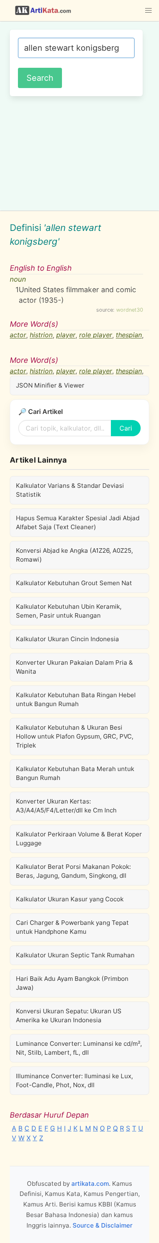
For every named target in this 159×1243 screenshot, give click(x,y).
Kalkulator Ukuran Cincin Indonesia (67, 639)
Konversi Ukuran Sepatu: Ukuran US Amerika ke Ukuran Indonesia (68, 1015)
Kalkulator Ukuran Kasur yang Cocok (70, 899)
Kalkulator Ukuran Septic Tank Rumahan (75, 955)
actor (18, 335)
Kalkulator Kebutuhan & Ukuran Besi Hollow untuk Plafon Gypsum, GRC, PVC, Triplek (74, 736)
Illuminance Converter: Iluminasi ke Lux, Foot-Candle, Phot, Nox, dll (74, 1080)
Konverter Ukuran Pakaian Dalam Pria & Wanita (74, 667)
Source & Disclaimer (102, 1225)
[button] (148, 10)
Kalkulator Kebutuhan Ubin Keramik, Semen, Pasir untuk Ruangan (68, 611)
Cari (125, 428)
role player (95, 335)
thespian (129, 335)
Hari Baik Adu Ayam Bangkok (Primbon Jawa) (72, 983)
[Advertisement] (79, 152)
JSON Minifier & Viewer (50, 385)
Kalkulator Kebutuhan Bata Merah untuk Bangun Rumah (75, 773)
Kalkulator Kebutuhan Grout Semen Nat (74, 583)
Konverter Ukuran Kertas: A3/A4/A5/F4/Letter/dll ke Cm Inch (66, 805)
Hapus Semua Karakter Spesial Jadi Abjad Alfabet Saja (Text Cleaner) (77, 522)
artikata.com (90, 1183)
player (65, 335)
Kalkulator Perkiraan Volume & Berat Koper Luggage (79, 838)
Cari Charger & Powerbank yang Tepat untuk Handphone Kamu (72, 927)
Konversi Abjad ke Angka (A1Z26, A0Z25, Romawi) (74, 555)
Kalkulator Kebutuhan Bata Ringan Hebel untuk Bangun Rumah (76, 699)
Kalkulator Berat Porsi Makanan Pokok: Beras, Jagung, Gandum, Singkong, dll (73, 871)
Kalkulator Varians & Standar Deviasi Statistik (70, 490)
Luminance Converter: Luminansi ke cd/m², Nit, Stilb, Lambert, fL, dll (79, 1048)
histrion (41, 335)
